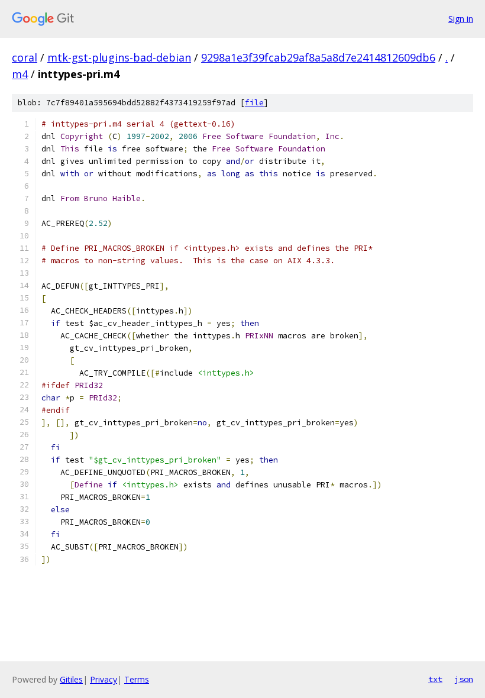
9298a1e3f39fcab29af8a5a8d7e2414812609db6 (318, 57)
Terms (136, 679)
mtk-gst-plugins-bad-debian (119, 57)
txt (435, 679)
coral (24, 57)
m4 (20, 74)
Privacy (103, 679)
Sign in (460, 18)
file (254, 103)
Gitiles (71, 679)
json (463, 679)
